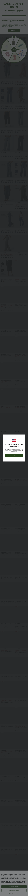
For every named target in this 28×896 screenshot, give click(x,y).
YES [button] (14, 455)
